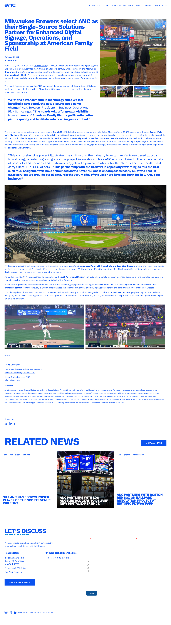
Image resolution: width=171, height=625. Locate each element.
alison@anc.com (12, 380)
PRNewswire (41, 65)
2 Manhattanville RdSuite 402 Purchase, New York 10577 (14, 561)
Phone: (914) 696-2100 (15, 568)
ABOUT (139, 5)
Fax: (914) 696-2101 (13, 572)
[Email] (15, 424)
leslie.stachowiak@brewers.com (20, 372)
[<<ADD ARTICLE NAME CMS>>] (10, 424)
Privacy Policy (23, 612)
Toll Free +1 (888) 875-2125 (57, 558)
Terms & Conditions (37, 612)
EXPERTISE (94, 5)
